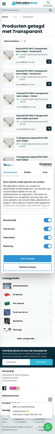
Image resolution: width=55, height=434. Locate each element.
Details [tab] (27, 172)
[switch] (48, 229)
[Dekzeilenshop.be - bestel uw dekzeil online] (24, 4)
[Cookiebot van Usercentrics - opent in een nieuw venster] (39, 165)
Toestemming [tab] (10, 172)
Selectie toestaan (27, 267)
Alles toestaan (28, 258)
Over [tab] (45, 172)
